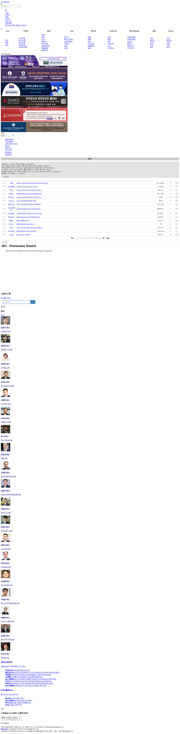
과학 (66, 48)
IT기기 (66, 37)
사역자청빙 (131, 39)
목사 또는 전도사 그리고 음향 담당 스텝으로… (29, 190)
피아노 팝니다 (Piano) (18, 700)
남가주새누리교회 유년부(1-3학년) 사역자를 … (29, 213)
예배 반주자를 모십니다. (23, 220)
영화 (89, 39)
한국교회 (22, 42)
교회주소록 (23, 47)
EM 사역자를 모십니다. (17, 670)
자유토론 (8, 155)
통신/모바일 (68, 39)
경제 (6, 16)
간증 (151, 42)
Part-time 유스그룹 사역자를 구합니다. (30, 217)
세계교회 (22, 45)
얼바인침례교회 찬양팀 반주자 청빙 (26, 231)
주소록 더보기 (6, 298)
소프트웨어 (68, 41)
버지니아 (11, 200)
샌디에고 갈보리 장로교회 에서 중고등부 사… (29, 197)
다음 (103, 238)
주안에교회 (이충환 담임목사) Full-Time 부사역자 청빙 (30, 679)
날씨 (89, 48)
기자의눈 (110, 48)
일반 (151, 47)
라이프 (7, 19)
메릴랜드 (11, 193)
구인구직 (130, 48)
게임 (66, 46)
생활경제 (44, 48)
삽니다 (129, 41)
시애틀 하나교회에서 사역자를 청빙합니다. (24, 677)
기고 (109, 46)
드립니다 (130, 46)
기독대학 (8, 23)
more (2, 315)
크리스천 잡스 (10, 25)
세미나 (152, 40)
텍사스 (11, 190)
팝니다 (129, 43)
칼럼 (109, 39)
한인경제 (44, 43)
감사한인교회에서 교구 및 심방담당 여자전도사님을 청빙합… (32, 672)
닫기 (90, 159)
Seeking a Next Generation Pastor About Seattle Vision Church (32, 183)
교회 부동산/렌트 (11, 144)
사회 (6, 42)
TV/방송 (91, 43)
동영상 (18, 25)
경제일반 (44, 50)
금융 (43, 35)
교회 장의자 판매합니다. (18, 702)
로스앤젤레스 (11, 186)
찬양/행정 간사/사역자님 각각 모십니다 (27, 186)
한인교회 (22, 40)
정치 (6, 40)
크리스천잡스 (7, 662)
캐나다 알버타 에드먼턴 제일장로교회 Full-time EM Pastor (28, 681)
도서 (89, 41)
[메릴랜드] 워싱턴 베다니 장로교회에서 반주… (29, 193)
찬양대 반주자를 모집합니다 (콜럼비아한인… (29, 209)
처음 (72, 238)
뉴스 (6, 12)
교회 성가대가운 (13, 705)
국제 (6, 45)
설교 (151, 38)
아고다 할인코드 (14, 698)
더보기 (23, 25)
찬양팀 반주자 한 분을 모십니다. (25, 224)
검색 (32, 302)
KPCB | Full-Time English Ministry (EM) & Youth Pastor (28, 674)
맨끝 (108, 238)
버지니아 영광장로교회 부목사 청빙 (26, 200)
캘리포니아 (11, 197)
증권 (43, 37)
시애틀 (11, 183)
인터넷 (66, 43)
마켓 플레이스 (7, 690)
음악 (89, 37)
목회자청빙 (131, 37)
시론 (109, 41)
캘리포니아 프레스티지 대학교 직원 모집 (25, 685)
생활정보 (91, 46)
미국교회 (22, 38)
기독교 (7, 14)
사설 (109, 37)
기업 (43, 39)
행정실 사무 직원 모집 (24, 234)
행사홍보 (8, 152)
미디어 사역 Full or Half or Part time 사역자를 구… (30, 227)
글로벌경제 (45, 46)
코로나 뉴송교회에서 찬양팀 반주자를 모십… (29, 204)
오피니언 (8, 21)
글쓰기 (5, 241)
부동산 (43, 41)
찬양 (151, 45)
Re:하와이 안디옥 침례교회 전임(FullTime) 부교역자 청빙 (29, 683)
